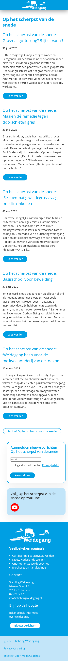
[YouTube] (15, 507)
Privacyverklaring (14, 648)
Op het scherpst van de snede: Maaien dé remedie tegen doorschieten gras (29, 116)
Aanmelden (22, 475)
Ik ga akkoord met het (36, 465)
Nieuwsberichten (25, 625)
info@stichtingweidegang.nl (25, 598)
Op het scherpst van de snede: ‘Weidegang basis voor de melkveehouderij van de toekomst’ (33, 354)
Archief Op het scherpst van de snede (32, 431)
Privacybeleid (50, 465)
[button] (4, 4)
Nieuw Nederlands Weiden (28, 559)
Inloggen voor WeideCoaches (22, 656)
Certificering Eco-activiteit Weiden (33, 556)
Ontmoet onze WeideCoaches (30, 563)
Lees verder (15, 96)
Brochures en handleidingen (30, 567)
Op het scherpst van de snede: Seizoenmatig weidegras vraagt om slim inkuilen (30, 197)
